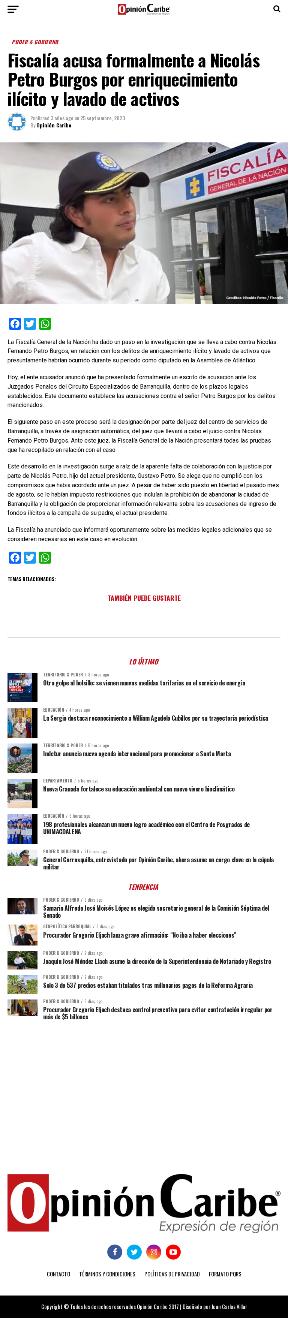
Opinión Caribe (53, 125)
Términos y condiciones (107, 1274)
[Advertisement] (144, 1084)
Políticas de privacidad (172, 1274)
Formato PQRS (225, 1274)
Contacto (58, 1274)
